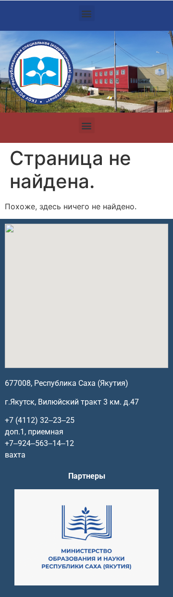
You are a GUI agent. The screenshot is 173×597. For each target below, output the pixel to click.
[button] (87, 13)
